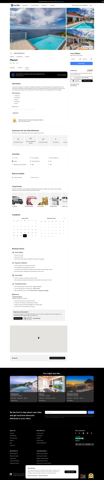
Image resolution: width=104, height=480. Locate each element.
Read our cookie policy (32, 475)
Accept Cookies (70, 471)
